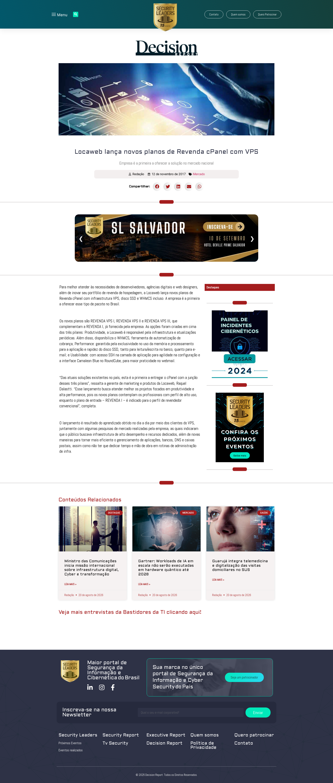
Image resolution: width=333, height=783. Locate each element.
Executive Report (165, 735)
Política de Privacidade (203, 745)
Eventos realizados (71, 750)
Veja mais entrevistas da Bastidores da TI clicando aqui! (130, 612)
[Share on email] (189, 186)
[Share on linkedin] (178, 186)
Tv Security (115, 743)
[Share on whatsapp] (199, 186)
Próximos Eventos (70, 743)
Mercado (199, 174)
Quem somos (204, 735)
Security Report (121, 735)
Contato (243, 743)
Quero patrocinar (254, 735)
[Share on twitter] (167, 186)
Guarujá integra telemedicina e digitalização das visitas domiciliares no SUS (240, 566)
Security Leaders (78, 735)
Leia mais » (70, 584)
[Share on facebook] (157, 186)
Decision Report (164, 743)
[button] (213, 14)
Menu (61, 15)
